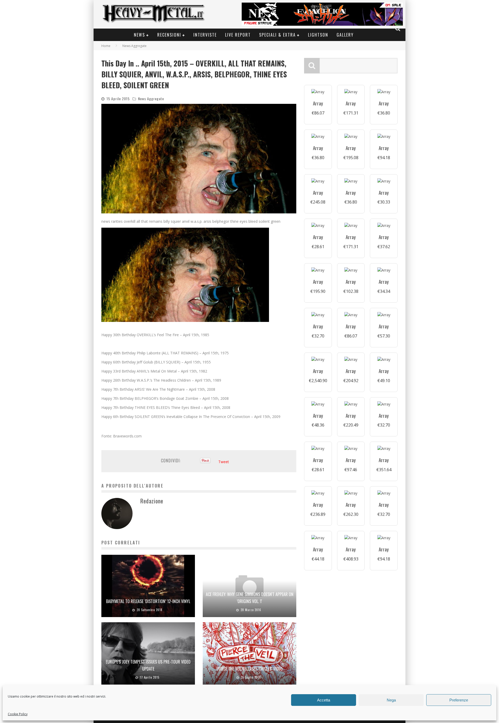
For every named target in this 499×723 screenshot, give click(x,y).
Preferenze (458, 700)
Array (318, 103)
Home (105, 46)
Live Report (238, 35)
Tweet (223, 461)
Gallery (345, 35)
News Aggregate (151, 98)
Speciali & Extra (277, 35)
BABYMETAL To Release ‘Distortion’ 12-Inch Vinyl (148, 601)
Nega (391, 700)
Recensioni (169, 35)
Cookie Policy (18, 714)
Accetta (323, 700)
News (139, 35)
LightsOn (318, 35)
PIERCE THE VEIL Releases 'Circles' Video (249, 669)
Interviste (205, 35)
